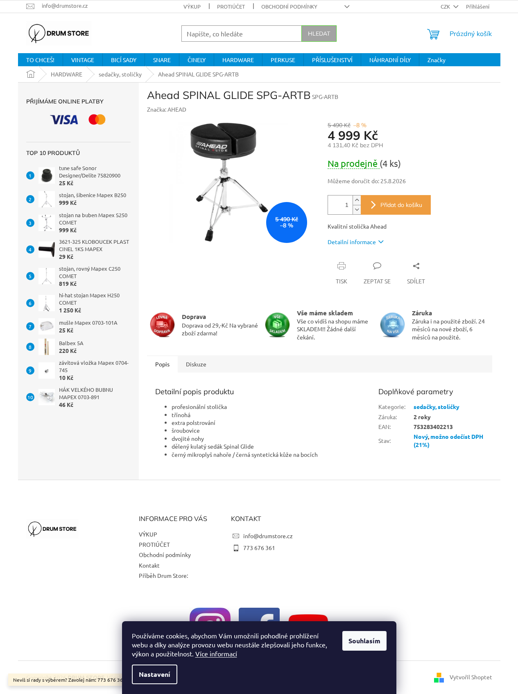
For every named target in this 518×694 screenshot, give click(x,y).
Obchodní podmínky (289, 6)
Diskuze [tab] (196, 364)
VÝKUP (192, 6)
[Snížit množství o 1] (357, 209)
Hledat (319, 33)
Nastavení (154, 674)
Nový (421, 436)
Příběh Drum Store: (163, 575)
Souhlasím (364, 640)
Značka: (166, 109)
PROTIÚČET (231, 6)
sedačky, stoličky (436, 406)
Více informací (216, 653)
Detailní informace (352, 241)
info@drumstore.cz (268, 535)
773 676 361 (259, 547)
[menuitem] (40, 59)
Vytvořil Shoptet (471, 677)
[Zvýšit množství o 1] (357, 200)
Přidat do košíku (401, 205)
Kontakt (149, 565)
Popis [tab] (162, 364)
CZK (446, 6)
